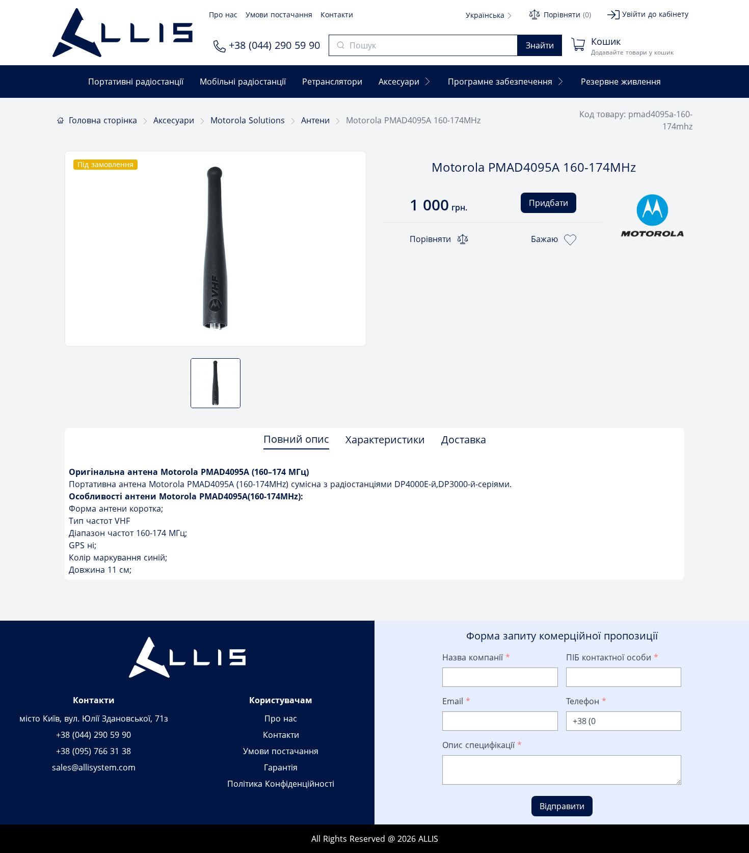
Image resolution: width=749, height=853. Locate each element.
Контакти (336, 14)
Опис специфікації (482, 745)
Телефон (586, 701)
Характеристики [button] (385, 439)
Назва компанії (476, 657)
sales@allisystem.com (94, 767)
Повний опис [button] (296, 439)
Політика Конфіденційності (280, 783)
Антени (315, 120)
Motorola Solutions (247, 120)
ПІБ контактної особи (612, 657)
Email (456, 701)
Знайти (540, 45)
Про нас (223, 14)
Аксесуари (173, 120)
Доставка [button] (463, 439)
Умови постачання (279, 14)
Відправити (562, 806)
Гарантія (281, 767)
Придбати (548, 202)
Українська (486, 15)
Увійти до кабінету (654, 14)
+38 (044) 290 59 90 (273, 45)
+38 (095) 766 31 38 (93, 751)
